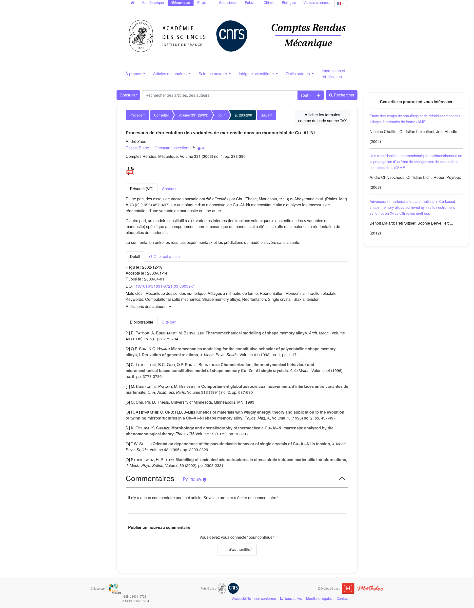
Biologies (289, 2)
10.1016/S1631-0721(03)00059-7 (165, 286)
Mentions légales (319, 598)
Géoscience (228, 2)
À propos (133, 73)
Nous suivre (292, 598)
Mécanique (180, 2)
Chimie (269, 2)
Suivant (266, 115)
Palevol (250, 2)
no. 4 (222, 115)
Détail (135, 256)
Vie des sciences (316, 2)
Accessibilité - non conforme (254, 598)
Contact (342, 598)
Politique (192, 479)
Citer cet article (166, 256)
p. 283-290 (243, 115)
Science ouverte (213, 73)
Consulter (128, 95)
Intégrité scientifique (257, 73)
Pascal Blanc (137, 148)
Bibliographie (141, 322)
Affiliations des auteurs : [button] (147, 306)
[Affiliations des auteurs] (201, 148)
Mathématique (152, 2)
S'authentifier (240, 549)
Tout (304, 95)
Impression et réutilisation (333, 73)
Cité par (169, 322)
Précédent (137, 115)
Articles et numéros (170, 73)
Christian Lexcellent (172, 148)
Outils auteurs (298, 73)
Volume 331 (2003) (193, 115)
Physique (204, 2)
